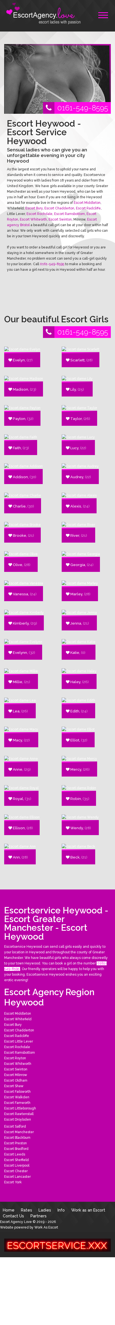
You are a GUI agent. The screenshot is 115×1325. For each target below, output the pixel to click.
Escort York (13, 1182)
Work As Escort (46, 1227)
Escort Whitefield (18, 1019)
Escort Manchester (19, 1132)
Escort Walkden (16, 1097)
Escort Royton (15, 1058)
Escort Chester (16, 1171)
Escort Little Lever (18, 1041)
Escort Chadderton (59, 208)
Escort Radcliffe (88, 208)
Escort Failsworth (17, 1092)
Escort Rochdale (39, 214)
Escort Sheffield (16, 1160)
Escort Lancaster (17, 1177)
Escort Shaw (13, 1086)
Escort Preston (15, 1143)
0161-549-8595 (82, 107)
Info (61, 1210)
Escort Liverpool (16, 1165)
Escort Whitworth (33, 219)
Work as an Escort (88, 1210)
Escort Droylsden (17, 1119)
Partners (38, 1215)
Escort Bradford (16, 1149)
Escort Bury (34, 208)
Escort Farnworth (17, 1103)
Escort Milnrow (15, 1075)
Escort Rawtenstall (18, 1114)
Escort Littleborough (20, 1108)
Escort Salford (15, 1126)
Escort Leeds (14, 1154)
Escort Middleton (87, 203)
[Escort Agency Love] (46, 13)
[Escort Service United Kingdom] (57, 1245)
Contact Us (13, 1215)
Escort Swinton (60, 219)
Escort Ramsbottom (69, 214)
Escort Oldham (15, 1080)
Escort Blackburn (17, 1138)
